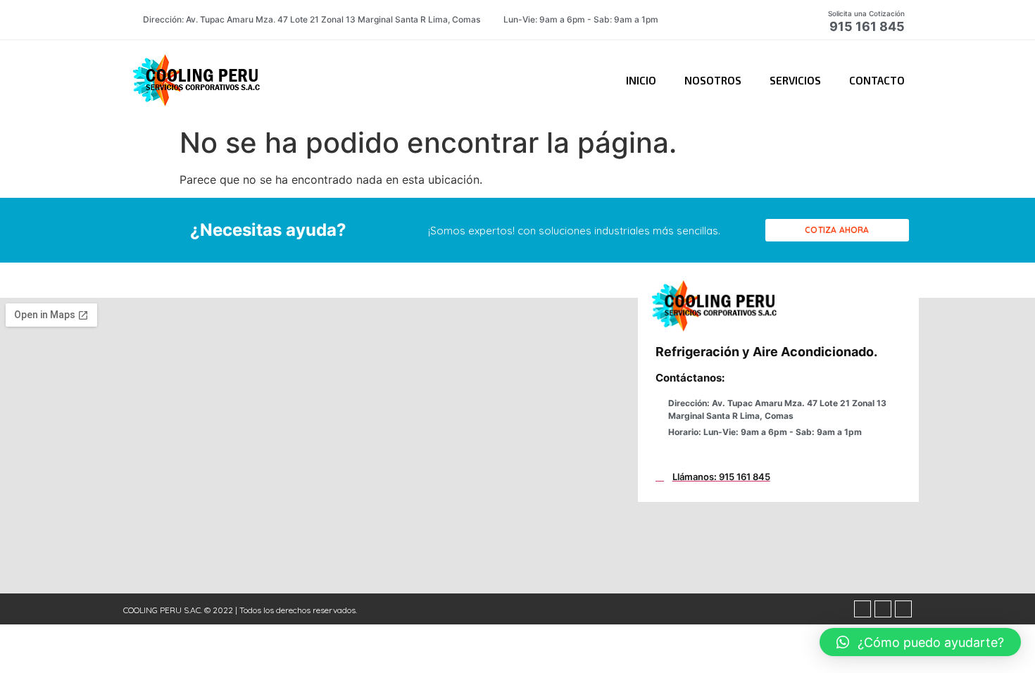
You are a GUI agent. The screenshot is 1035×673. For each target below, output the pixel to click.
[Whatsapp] (882, 608)
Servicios (795, 80)
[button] (837, 230)
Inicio (641, 80)
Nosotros (712, 80)
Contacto (877, 80)
